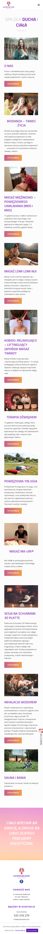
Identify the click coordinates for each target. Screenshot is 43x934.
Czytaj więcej (20, 930)
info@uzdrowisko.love (21, 919)
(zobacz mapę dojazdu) (21, 899)
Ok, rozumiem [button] (32, 930)
